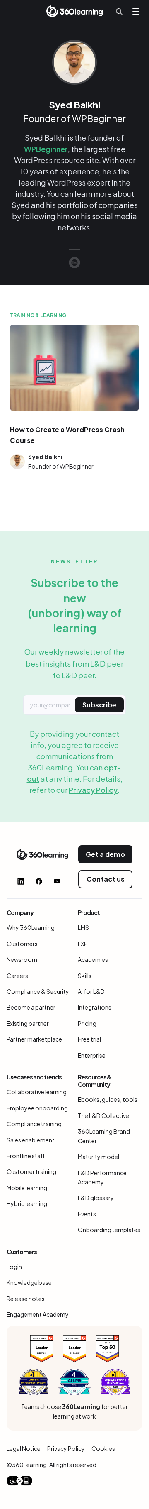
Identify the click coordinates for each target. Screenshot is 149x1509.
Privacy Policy (93, 790)
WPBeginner (46, 149)
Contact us (106, 879)
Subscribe (99, 704)
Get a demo (105, 854)
